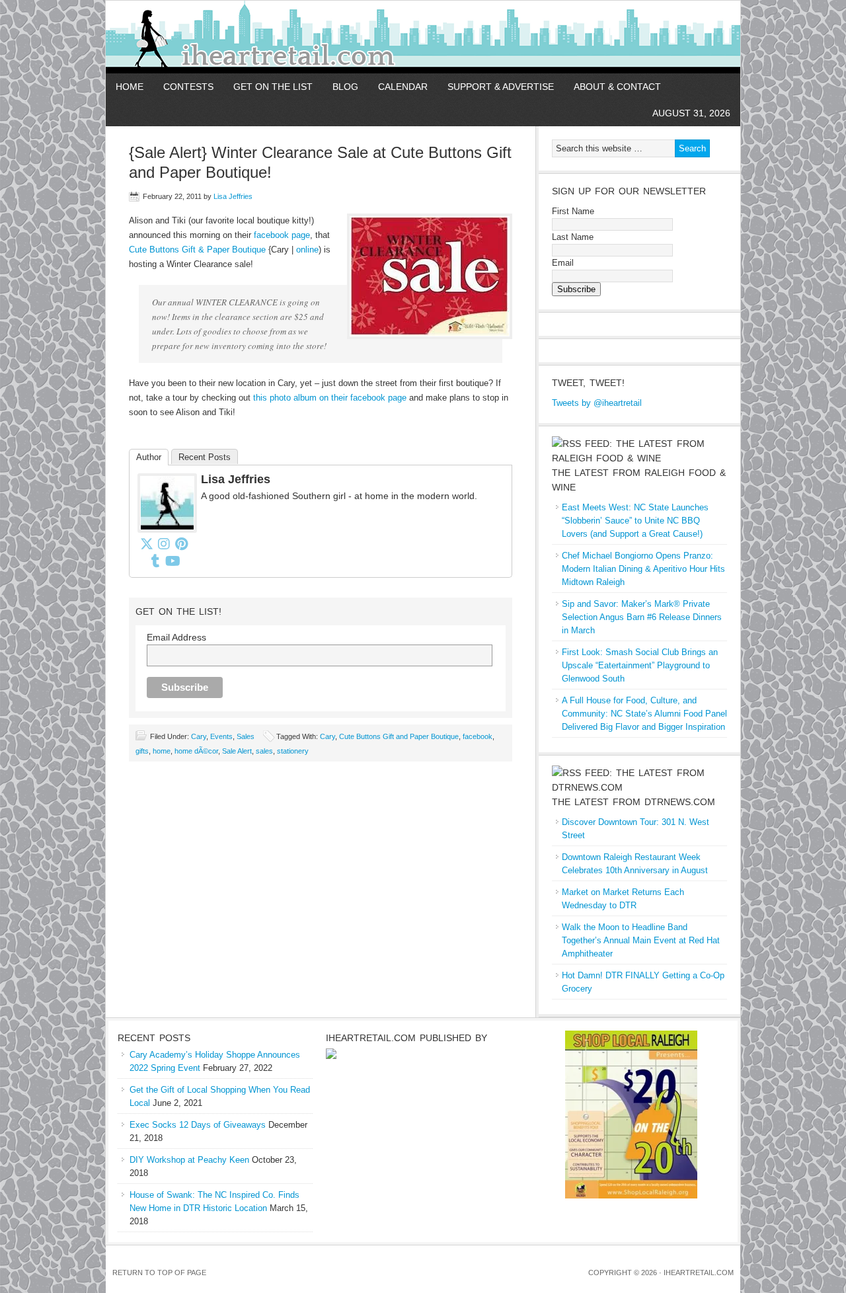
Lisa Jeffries (232, 196)
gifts (142, 751)
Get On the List (273, 86)
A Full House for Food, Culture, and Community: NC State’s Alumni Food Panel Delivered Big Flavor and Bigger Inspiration (644, 713)
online (307, 250)
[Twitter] (147, 543)
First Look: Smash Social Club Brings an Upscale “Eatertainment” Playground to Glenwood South (640, 665)
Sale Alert (237, 751)
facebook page (282, 235)
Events (221, 736)
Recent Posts (204, 457)
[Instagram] (164, 543)
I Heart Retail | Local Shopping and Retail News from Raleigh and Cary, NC (259, 37)
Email (563, 263)
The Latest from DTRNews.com (633, 802)
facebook (477, 736)
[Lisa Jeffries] (167, 530)
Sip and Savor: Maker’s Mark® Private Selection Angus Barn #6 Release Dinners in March (642, 617)
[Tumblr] (155, 560)
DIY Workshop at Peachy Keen (189, 1160)
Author (148, 457)
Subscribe (576, 289)
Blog (345, 86)
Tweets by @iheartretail (597, 403)
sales (264, 751)
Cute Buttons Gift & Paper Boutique (197, 250)
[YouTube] (172, 560)
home (162, 751)
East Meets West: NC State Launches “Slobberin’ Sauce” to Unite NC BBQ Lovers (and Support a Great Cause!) (635, 520)
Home (129, 86)
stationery (293, 751)
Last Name (573, 237)
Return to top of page (159, 1272)
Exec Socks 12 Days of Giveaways (198, 1125)
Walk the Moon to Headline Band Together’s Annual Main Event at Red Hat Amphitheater (641, 940)
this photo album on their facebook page (329, 398)
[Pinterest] (181, 543)
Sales (245, 736)
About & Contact (617, 86)
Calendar (403, 86)
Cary (198, 736)
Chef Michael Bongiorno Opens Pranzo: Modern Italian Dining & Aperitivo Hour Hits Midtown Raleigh (643, 569)
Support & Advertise (500, 86)
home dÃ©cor (196, 751)
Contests (188, 86)
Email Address (176, 637)
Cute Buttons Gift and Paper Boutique (399, 736)
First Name (573, 211)
